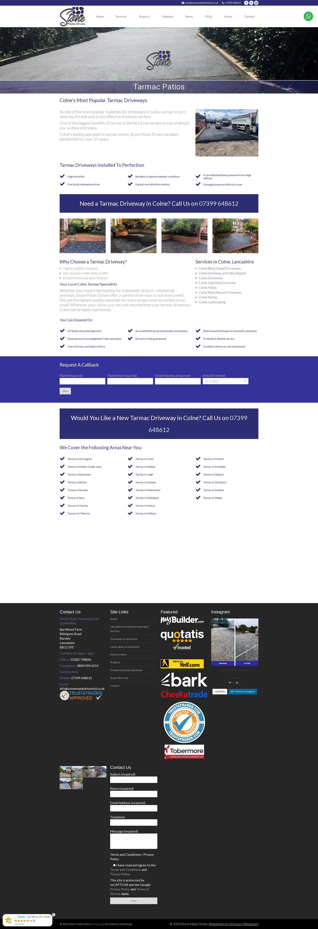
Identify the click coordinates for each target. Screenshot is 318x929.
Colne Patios (208, 287)
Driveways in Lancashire (123, 638)
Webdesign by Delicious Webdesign (233, 924)
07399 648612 (233, 2)
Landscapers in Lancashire (124, 646)
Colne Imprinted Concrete (217, 283)
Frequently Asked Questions (126, 670)
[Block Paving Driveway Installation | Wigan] (77, 784)
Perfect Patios (118, 654)
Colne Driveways (211, 278)
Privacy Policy (120, 874)
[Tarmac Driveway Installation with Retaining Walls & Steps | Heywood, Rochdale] (101, 772)
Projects (115, 662)
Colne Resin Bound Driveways (220, 292)
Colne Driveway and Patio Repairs (222, 273)
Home (113, 618)
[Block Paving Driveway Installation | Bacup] (65, 784)
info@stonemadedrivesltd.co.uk (202, 2)
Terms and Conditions (125, 869)
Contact (114, 685)
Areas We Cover (119, 677)
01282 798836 (81, 659)
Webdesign (98, 924)
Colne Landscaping (212, 302)
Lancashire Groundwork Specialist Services (129, 629)
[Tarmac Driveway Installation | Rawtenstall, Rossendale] (89, 772)
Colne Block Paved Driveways (220, 268)
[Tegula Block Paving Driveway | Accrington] (65, 772)
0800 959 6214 (87, 666)
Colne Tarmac (208, 297)
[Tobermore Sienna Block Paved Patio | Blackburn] (77, 772)
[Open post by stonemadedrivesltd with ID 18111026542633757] (234, 642)
